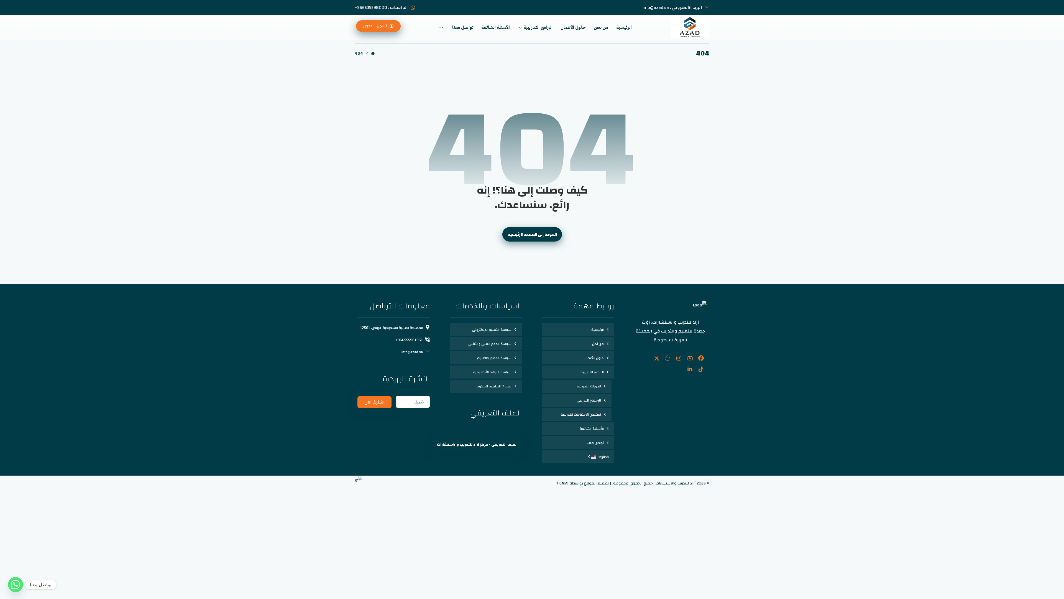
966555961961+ (409, 340)
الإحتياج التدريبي (589, 400)
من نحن (598, 344)
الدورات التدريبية (589, 386)
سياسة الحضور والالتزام (494, 358)
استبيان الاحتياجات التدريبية (581, 414)
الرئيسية (597, 329)
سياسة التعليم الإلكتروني (491, 329)
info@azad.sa (412, 352)
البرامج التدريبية (592, 372)
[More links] (440, 27)
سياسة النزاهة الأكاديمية (492, 372)
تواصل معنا (595, 443)
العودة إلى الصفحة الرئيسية (531, 234)
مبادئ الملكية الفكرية (494, 386)
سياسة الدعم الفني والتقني (489, 344)
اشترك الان (375, 402)
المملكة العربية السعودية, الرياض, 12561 (391, 327)
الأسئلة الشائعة (592, 428)
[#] (701, 358)
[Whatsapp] (15, 584)
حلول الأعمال (594, 358)
